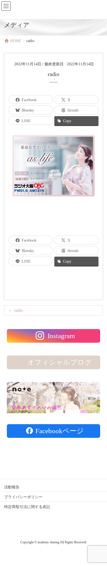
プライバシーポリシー (23, 497)
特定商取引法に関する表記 (27, 507)
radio (18, 310)
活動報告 (11, 487)
